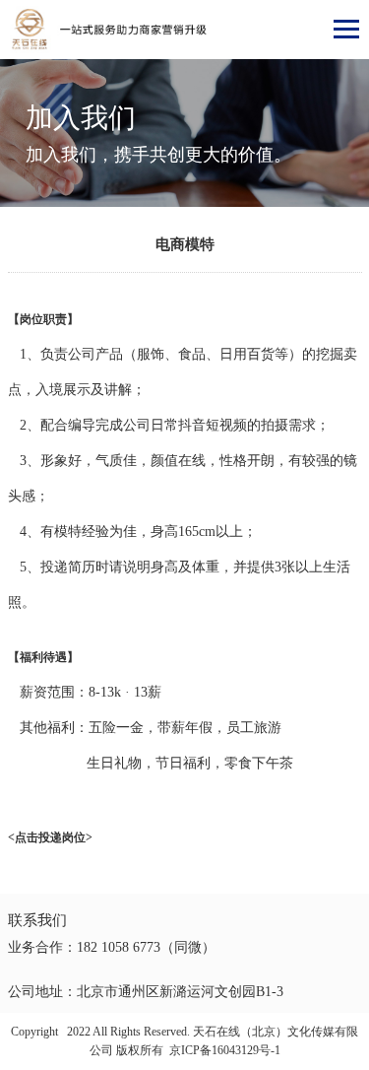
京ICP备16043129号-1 (224, 1050)
